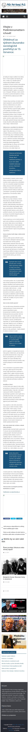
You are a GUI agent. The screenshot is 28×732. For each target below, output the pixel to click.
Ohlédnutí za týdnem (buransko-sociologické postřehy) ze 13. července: (14, 46)
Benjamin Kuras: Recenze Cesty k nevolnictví (14, 578)
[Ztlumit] (22, 611)
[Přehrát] (3, 611)
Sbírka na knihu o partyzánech (9, 668)
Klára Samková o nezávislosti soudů (10, 661)
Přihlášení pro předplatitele (9, 715)
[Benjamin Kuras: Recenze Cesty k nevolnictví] (14, 559)
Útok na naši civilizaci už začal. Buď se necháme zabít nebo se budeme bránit (14, 533)
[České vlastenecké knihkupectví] (14, 10)
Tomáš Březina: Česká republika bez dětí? (12, 666)
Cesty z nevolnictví (10, 701)
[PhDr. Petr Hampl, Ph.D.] (3, 16)
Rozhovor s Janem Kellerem (8, 656)
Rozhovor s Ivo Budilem (7, 658)
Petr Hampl (13, 36)
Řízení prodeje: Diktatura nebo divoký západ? (13, 548)
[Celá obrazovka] (24, 611)
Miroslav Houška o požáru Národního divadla (12, 663)
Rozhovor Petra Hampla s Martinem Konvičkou (13, 671)
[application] (14, 606)
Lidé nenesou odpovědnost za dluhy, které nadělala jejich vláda (13, 527)
